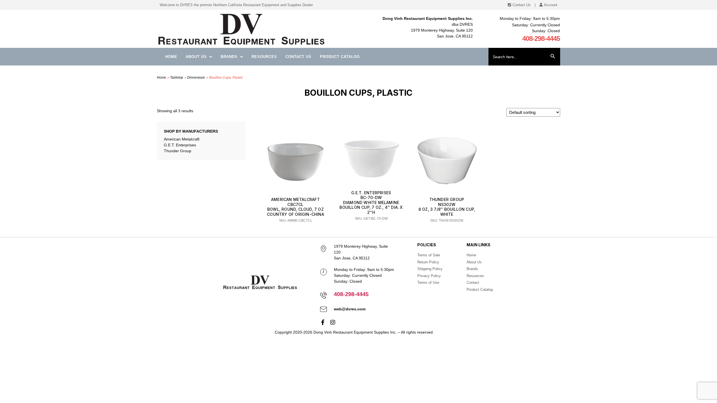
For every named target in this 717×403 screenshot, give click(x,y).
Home (171, 56)
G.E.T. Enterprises (180, 145)
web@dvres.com (350, 309)
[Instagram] (333, 322)
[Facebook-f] (323, 322)
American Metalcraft (181, 139)
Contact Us (298, 56)
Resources (264, 56)
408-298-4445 (541, 38)
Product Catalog (340, 56)
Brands (229, 56)
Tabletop (176, 77)
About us (196, 56)
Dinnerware (196, 77)
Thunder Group (177, 151)
